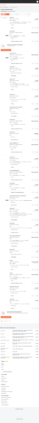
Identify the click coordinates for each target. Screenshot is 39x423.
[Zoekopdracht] (38, 5)
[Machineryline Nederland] (7, 1)
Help (2, 367)
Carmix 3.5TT (12, 66)
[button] (37, 1)
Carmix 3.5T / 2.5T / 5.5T (14, 286)
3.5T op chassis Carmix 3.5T (15, 235)
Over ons (2, 365)
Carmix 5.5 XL (12, 31)
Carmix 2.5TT (12, 208)
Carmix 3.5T (12, 299)
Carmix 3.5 (12, 17)
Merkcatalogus (3, 393)
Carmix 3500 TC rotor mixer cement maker (18, 195)
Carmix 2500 (12, 223)
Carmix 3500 (12, 183)
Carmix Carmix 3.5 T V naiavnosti (16, 107)
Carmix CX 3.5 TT (13, 53)
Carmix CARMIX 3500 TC (14, 170)
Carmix (11, 260)
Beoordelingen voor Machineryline (6, 391)
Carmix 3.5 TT (12, 79)
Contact (2, 369)
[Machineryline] (1, 7)
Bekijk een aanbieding (6, 317)
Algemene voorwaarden (5, 386)
